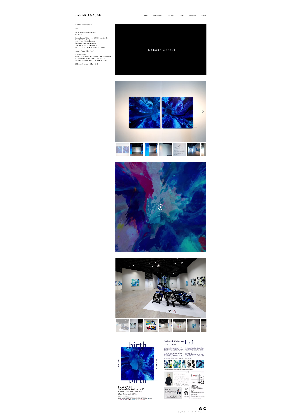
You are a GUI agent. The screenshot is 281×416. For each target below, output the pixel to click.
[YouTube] (204, 408)
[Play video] (160, 207)
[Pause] (118, 72)
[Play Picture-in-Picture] (199, 72)
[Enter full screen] (203, 72)
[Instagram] (200, 408)
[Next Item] (203, 111)
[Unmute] (122, 72)
